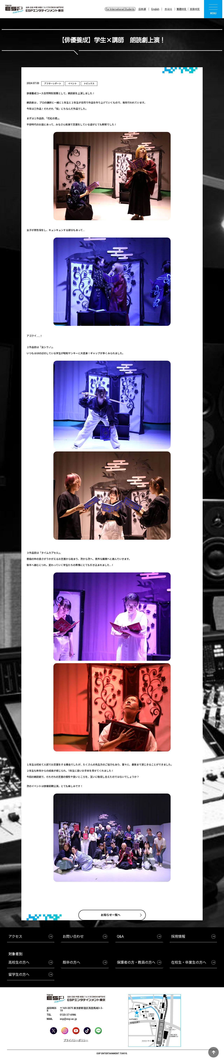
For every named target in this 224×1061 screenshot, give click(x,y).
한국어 (168, 9)
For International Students (120, 9)
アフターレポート (52, 83)
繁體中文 (181, 9)
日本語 (142, 9)
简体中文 (195, 9)
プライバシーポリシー (76, 1040)
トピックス (89, 83)
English (155, 9)
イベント (72, 83)
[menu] (213, 9)
